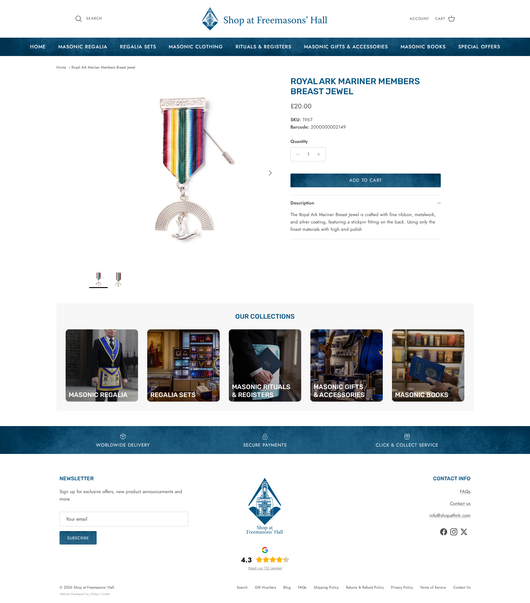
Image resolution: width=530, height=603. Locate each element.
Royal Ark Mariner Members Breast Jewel (103, 67)
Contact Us (461, 587)
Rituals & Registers (263, 46)
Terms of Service (433, 587)
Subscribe (78, 538)
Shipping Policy (326, 587)
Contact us (460, 503)
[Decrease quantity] (296, 154)
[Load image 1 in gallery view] (183, 170)
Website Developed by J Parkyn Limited (85, 594)
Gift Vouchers (265, 587)
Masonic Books (423, 46)
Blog (287, 587)
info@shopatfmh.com (449, 515)
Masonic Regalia (82, 46)
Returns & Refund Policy (365, 587)
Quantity (299, 141)
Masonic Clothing (196, 46)
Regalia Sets (138, 46)
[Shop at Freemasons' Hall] (265, 19)
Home (38, 46)
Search (242, 587)
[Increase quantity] (320, 154)
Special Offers (479, 46)
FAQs (465, 491)
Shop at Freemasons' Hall (94, 587)
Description (302, 203)
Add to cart (365, 180)
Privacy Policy (402, 587)
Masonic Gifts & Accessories (346, 46)
